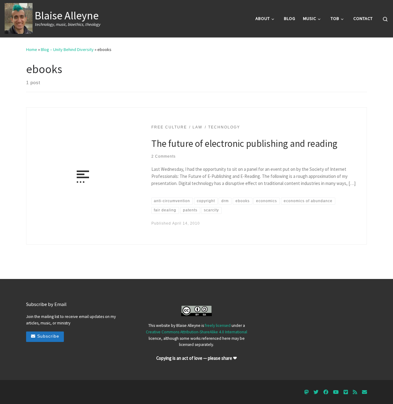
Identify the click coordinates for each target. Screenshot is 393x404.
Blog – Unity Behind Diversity (67, 49)
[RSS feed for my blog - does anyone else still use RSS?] (355, 392)
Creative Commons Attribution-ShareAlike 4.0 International (196, 332)
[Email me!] (364, 392)
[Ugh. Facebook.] (325, 392)
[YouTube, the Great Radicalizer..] (336, 392)
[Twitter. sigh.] (315, 392)
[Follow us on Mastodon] (306, 392)
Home (31, 49)
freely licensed (218, 325)
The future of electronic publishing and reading (244, 143)
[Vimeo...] (346, 392)
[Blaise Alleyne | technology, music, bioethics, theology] (19, 17)
